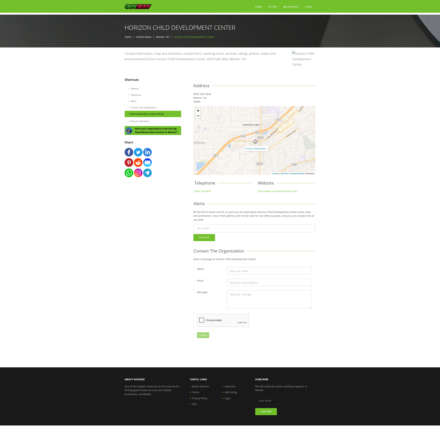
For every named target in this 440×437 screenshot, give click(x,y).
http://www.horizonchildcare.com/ (277, 191)
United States (143, 37)
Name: (201, 269)
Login (308, 6)
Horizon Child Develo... (256, 148)
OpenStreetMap (297, 173)
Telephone (135, 94)
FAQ (194, 404)
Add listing (231, 392)
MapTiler (284, 173)
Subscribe (204, 237)
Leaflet (275, 173)
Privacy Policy (199, 398)
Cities (273, 6)
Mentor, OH (162, 37)
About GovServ (200, 386)
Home (258, 6)
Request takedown (139, 121)
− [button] (198, 116)
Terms (195, 392)
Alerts (133, 101)
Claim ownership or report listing (146, 113)
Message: (202, 292)
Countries (291, 6)
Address (134, 88)
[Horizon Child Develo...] (255, 141)
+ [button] (198, 111)
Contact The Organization (143, 107)
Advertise (230, 386)
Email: (200, 280)
